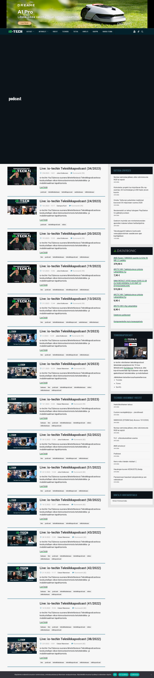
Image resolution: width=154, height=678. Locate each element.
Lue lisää (43, 187)
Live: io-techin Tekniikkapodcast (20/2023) (70, 233)
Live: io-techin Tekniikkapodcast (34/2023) (70, 168)
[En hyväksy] (151, 674)
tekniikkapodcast (54, 224)
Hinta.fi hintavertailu (120, 501)
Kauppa (95, 31)
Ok (115, 674)
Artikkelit (42, 31)
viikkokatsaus (89, 192)
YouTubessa (128, 368)
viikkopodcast (56, 390)
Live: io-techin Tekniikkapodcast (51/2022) (70, 467)
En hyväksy (123, 674)
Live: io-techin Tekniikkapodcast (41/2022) (70, 603)
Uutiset (29, 31)
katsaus (43, 387)
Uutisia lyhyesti (122, 170)
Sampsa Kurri (62, 206)
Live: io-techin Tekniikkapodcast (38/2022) (70, 639)
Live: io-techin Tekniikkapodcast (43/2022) (70, 532)
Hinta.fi (85, 31)
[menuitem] (30, 31)
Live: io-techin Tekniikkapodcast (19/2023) (70, 266)
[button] (135, 31)
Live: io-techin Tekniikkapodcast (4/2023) (69, 364)
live (42, 257)
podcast (43, 192)
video (64, 224)
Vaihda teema (107, 31)
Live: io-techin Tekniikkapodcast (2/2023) (69, 399)
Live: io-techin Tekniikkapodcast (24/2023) (70, 201)
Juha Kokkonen (62, 173)
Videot (55, 31)
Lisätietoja (134, 674)
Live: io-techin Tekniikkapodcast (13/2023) (70, 299)
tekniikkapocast (67, 192)
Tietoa (75, 31)
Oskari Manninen (63, 369)
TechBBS (65, 31)
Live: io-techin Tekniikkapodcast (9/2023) (69, 331)
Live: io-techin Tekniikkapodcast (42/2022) (70, 568)
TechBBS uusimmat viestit (128, 397)
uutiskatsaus (79, 192)
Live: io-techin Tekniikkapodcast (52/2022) (70, 435)
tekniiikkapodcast (66, 387)
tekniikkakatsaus (54, 192)
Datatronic (125, 250)
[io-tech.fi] (15, 31)
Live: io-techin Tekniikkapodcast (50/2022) (70, 500)
